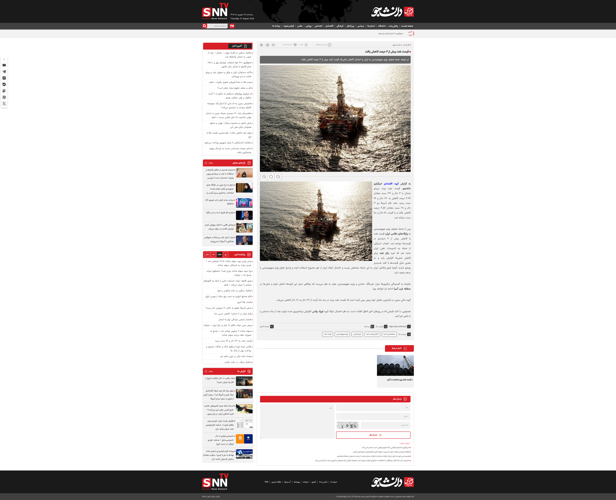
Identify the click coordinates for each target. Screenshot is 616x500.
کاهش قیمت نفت (372, 334)
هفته (219, 254)
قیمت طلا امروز (244, 302)
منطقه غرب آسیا (389, 334)
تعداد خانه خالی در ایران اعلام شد (235, 357)
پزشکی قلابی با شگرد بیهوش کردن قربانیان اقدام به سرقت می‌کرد (219, 227)
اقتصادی (329, 26)
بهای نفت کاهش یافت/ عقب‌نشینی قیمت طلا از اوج (229, 135)
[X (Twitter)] (4, 104)
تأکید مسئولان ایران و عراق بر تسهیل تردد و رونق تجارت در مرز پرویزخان (228, 75)
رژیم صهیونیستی (342, 334)
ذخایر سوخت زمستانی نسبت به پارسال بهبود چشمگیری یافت (230, 151)
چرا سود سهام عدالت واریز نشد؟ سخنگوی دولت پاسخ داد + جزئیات (228, 273)
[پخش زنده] (232, 26)
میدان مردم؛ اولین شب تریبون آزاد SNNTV (219, 202)
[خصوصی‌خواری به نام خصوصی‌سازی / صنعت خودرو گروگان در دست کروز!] (244, 439)
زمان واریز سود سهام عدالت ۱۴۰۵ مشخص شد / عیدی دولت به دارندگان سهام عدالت (228, 263)
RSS (266, 482)
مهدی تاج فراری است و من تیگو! (220, 213)
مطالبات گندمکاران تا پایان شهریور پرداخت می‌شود (227, 143)
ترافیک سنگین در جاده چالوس (237, 362)
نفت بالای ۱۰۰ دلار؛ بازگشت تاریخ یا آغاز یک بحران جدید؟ (219, 380)
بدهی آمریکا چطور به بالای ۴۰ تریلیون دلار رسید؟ (228, 308)
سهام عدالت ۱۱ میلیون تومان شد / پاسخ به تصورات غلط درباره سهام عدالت (230, 333)
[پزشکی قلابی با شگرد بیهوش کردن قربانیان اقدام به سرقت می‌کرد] (244, 228)
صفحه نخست (407, 26)
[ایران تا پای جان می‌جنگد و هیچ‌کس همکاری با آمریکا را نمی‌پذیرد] (244, 240)
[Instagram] (4, 78)
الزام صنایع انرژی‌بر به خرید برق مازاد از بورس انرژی (228, 297)
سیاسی (360, 26)
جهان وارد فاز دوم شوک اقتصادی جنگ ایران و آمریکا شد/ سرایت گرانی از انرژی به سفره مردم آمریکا (218, 395)
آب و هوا (287, 482)
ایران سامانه (206, 496)
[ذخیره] (267, 45)
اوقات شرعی (276, 482)
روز (226, 254)
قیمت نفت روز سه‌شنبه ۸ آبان (399, 380)
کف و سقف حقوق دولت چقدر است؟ (234, 88)
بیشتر (209, 162)
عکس (300, 26)
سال (207, 254)
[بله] (4, 84)
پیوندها (297, 482)
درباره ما (334, 482)
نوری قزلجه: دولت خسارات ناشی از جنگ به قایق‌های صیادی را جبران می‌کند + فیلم (227, 283)
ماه (213, 254)
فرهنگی (340, 26)
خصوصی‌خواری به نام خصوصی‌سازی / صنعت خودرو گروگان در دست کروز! (221, 440)
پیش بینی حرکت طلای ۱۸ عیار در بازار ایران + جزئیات (227, 325)
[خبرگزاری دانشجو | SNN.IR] (392, 12)
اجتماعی (318, 26)
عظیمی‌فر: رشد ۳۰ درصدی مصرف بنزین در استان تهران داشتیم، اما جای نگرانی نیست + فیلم (228, 116)
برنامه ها (276, 26)
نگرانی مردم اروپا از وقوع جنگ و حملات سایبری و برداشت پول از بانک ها (228, 349)
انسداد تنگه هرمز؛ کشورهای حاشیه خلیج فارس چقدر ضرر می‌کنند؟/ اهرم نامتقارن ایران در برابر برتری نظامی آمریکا (219, 410)
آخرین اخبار (237, 46)
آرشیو (314, 482)
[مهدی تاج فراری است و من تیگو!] (244, 215)
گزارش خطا (379, 326)
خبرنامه (305, 482)
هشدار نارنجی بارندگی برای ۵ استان (234, 320)
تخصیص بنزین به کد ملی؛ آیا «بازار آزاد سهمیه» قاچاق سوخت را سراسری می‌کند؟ (229, 106)
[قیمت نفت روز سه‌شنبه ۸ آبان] (395, 365)
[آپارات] (4, 97)
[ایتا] (4, 91)
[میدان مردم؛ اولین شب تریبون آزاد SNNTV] (244, 203)
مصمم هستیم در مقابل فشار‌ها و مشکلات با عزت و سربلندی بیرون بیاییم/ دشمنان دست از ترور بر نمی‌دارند (220, 174)
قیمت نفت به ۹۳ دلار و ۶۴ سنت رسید (233, 341)
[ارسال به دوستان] (273, 45)
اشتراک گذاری (264, 326)
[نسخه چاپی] (261, 45)
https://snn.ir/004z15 (398, 326)
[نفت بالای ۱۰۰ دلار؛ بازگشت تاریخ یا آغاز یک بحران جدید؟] (244, 381)
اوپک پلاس (357, 334)
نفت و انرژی (397, 45)
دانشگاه (381, 26)
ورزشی (309, 26)
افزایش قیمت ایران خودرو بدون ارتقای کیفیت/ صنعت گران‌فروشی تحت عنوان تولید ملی (220, 425)
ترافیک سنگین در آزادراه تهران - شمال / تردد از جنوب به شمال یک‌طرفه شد (229, 55)
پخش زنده (393, 26)
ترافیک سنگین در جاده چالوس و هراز (234, 291)
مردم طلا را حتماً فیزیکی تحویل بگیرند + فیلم (230, 82)
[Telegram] (4, 71)
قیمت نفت (327, 334)
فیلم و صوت (288, 26)
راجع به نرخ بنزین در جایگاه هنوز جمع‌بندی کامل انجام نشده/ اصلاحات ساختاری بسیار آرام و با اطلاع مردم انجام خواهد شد (220, 189)
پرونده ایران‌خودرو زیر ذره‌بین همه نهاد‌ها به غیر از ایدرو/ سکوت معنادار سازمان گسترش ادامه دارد (218, 455)
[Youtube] (4, 65)
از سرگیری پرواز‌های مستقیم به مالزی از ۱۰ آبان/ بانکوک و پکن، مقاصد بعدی (229, 96)
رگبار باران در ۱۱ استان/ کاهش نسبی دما (232, 314)
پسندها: (367, 326)
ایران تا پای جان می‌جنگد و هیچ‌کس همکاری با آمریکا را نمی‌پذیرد (219, 239)
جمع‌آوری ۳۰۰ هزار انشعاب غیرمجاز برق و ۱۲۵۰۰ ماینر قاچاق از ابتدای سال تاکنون (375, 33)
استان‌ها (371, 26)
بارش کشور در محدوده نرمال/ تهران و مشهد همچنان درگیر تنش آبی (230, 125)
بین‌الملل (350, 26)
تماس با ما (323, 482)
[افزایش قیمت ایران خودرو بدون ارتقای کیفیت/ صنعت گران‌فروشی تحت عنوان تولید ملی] (244, 424)
